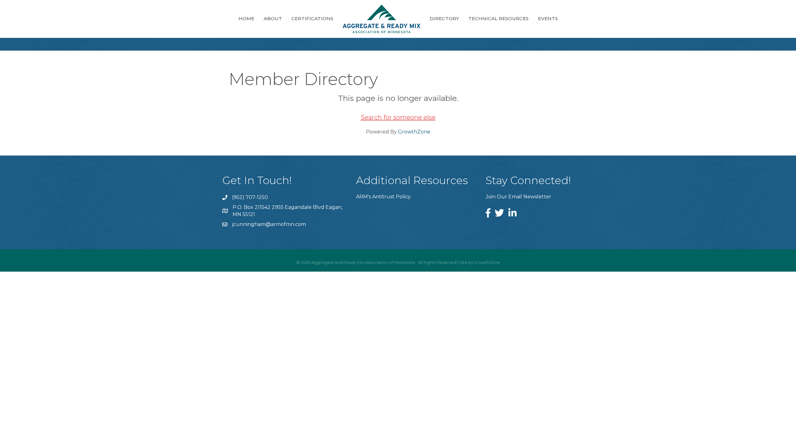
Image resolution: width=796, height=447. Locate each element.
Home (246, 18)
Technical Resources (498, 18)
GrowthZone (414, 132)
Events (548, 18)
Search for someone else (398, 117)
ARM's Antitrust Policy (383, 197)
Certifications (312, 18)
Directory (444, 18)
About (273, 18)
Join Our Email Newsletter (518, 197)
